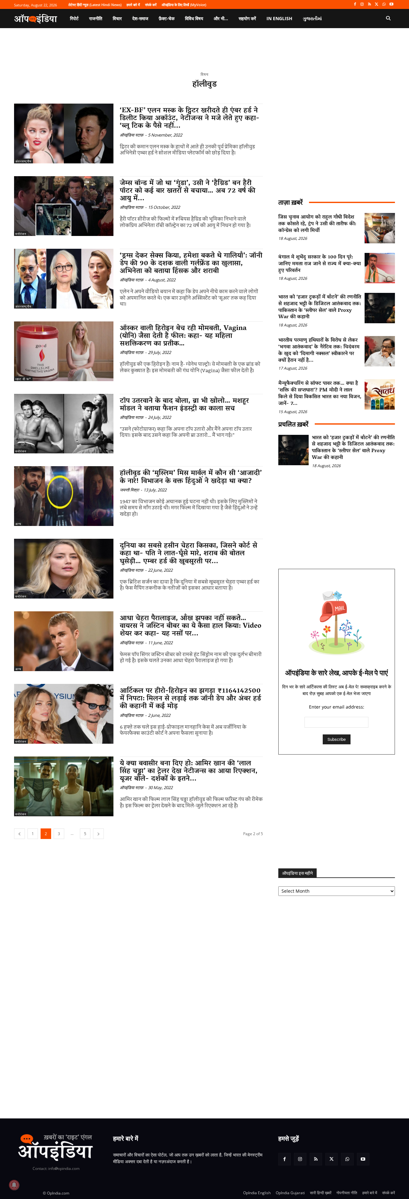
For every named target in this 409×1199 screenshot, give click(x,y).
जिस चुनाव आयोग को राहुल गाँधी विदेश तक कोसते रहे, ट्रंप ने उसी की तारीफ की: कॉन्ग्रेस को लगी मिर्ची (317, 224)
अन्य (18, 523)
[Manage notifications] (14, 1185)
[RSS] (369, 4)
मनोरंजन (21, 233)
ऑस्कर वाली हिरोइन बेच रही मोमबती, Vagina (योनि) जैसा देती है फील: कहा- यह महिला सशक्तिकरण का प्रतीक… (183, 336)
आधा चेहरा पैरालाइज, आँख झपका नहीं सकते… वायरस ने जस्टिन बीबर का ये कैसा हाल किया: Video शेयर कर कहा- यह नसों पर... (190, 626)
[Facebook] (355, 4)
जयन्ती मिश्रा (129, 490)
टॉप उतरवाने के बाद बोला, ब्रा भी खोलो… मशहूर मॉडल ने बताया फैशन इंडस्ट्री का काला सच (184, 405)
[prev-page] (19, 833)
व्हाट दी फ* (23, 379)
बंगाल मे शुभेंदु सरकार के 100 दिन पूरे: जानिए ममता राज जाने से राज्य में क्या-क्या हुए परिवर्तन (319, 264)
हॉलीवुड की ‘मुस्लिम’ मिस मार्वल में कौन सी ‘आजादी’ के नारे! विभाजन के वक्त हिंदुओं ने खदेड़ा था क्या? (191, 477)
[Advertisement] (336, 811)
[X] (377, 4)
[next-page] (98, 833)
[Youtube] (391, 4)
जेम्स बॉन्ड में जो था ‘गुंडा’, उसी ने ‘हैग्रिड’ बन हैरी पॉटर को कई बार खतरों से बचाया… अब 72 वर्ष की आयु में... (187, 191)
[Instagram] (362, 4)
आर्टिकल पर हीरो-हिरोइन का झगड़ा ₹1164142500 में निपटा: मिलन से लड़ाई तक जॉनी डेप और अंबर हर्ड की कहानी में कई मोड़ (190, 699)
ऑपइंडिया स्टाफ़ (131, 135)
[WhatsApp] (384, 4)
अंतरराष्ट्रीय (23, 161)
